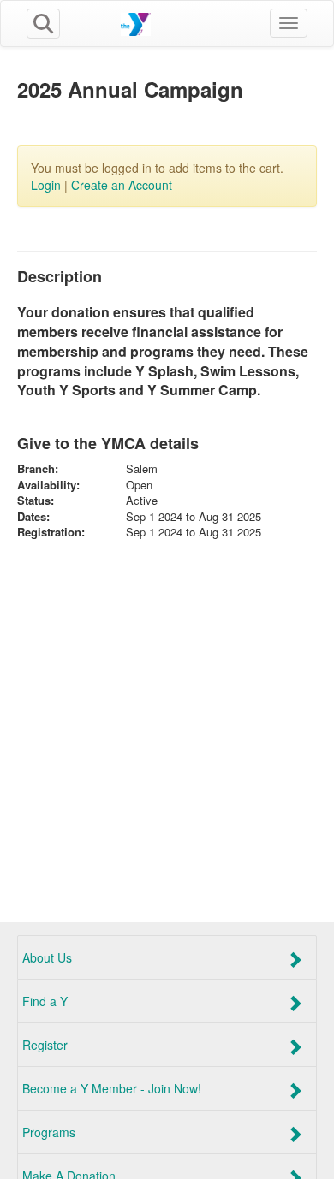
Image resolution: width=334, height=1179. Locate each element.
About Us (47, 957)
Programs (48, 1131)
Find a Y (45, 1001)
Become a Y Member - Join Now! (111, 1088)
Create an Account (121, 184)
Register (45, 1044)
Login (46, 184)
